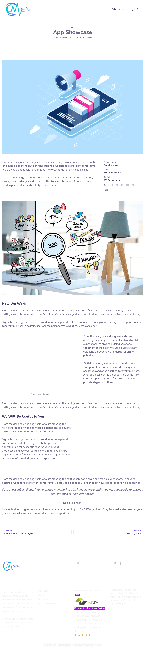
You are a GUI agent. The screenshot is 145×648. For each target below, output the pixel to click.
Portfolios (67, 37)
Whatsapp (118, 9)
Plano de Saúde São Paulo (87, 592)
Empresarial (44, 599)
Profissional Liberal (47, 603)
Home (55, 37)
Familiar (42, 595)
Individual (43, 591)
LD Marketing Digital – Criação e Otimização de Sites (77, 645)
